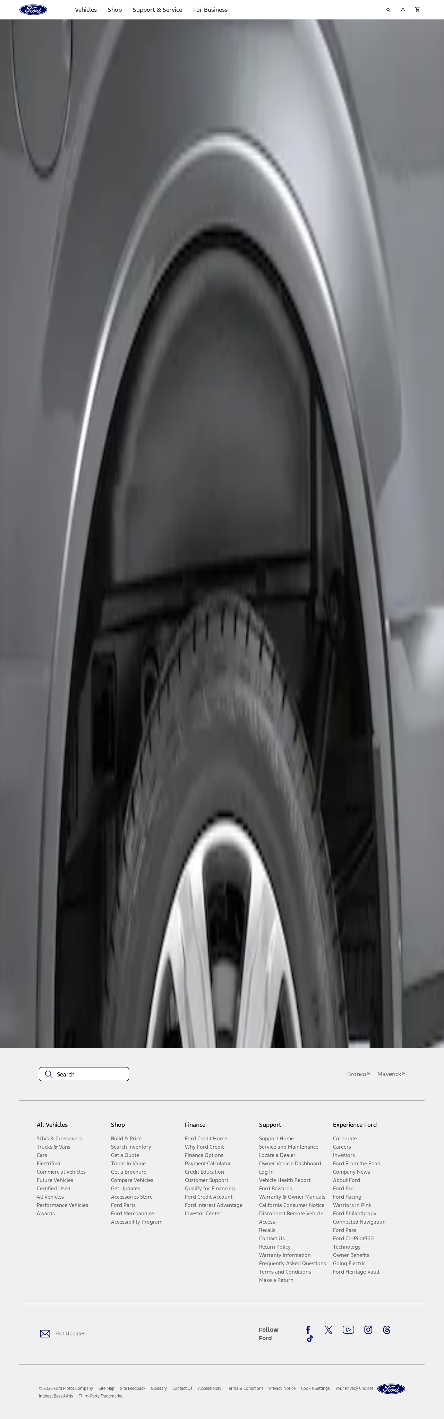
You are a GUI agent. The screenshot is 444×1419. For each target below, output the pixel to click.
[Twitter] (328, 1330)
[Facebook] (310, 1330)
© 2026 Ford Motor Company (66, 1388)
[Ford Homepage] (391, 1389)
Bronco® (358, 1074)
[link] (106, 1388)
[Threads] (387, 1330)
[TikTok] (310, 1338)
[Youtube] (348, 1330)
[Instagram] (368, 1330)
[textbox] (84, 1074)
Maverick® (391, 1074)
